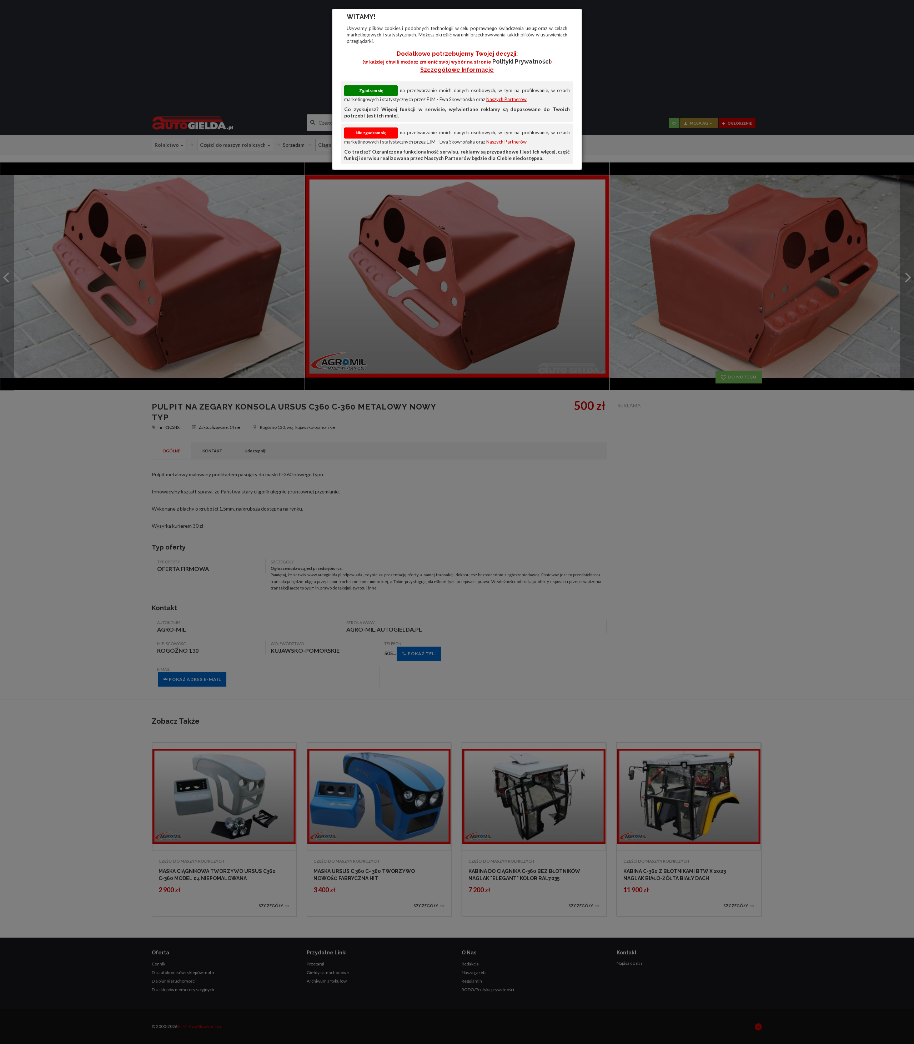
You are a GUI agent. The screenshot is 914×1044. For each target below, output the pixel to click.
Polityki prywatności (521, 61)
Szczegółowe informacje (457, 69)
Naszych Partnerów (506, 99)
